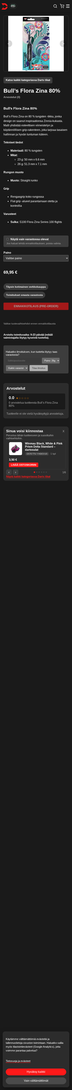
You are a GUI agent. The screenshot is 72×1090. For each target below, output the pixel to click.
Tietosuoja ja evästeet (18, 1060)
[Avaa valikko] (68, 6)
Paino (7, 252)
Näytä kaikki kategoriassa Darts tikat (28, 476)
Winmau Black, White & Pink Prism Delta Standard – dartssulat (43, 446)
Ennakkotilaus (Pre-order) (36, 306)
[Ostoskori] (62, 6)
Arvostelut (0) (11, 97)
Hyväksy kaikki (36, 1071)
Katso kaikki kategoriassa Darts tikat (28, 80)
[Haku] (55, 6)
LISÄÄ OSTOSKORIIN (23, 465)
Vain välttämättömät (36, 1080)
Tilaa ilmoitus (38, 368)
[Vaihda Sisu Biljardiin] (13, 6)
